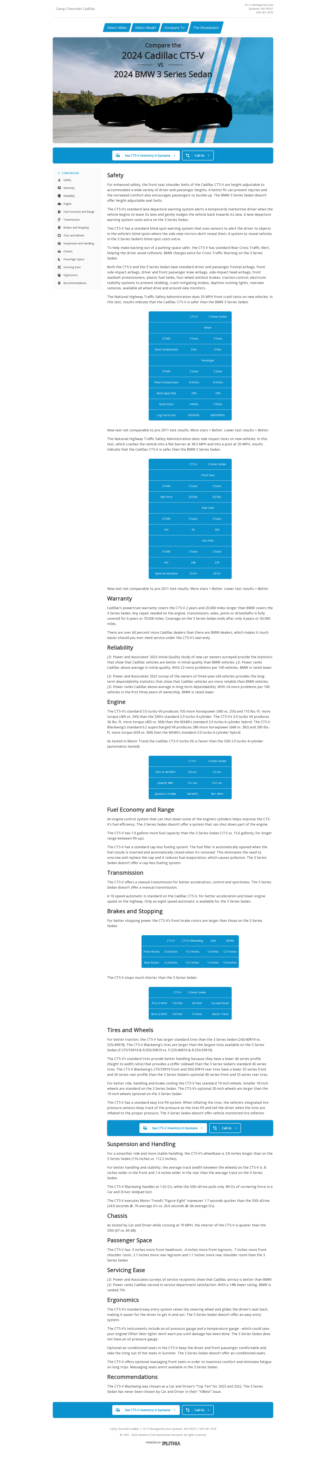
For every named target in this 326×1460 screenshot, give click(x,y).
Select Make (117, 27)
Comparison (70, 173)
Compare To (174, 27)
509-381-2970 (264, 12)
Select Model (146, 27)
